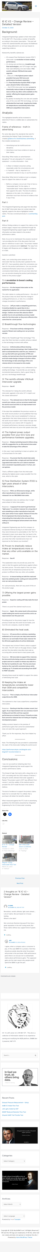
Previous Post (20, 878)
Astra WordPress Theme (24, 1237)
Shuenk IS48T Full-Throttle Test (12, 1115)
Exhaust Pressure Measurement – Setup (15, 1102)
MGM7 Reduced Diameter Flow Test (14, 1112)
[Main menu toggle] (36, 6)
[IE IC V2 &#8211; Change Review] (9, 839)
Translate (17, 1219)
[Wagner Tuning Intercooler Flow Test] (9, 857)
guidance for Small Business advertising (21, 138)
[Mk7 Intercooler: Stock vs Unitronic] (26, 839)
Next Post (20, 883)
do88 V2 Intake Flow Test (10, 1105)
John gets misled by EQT (10, 1109)
